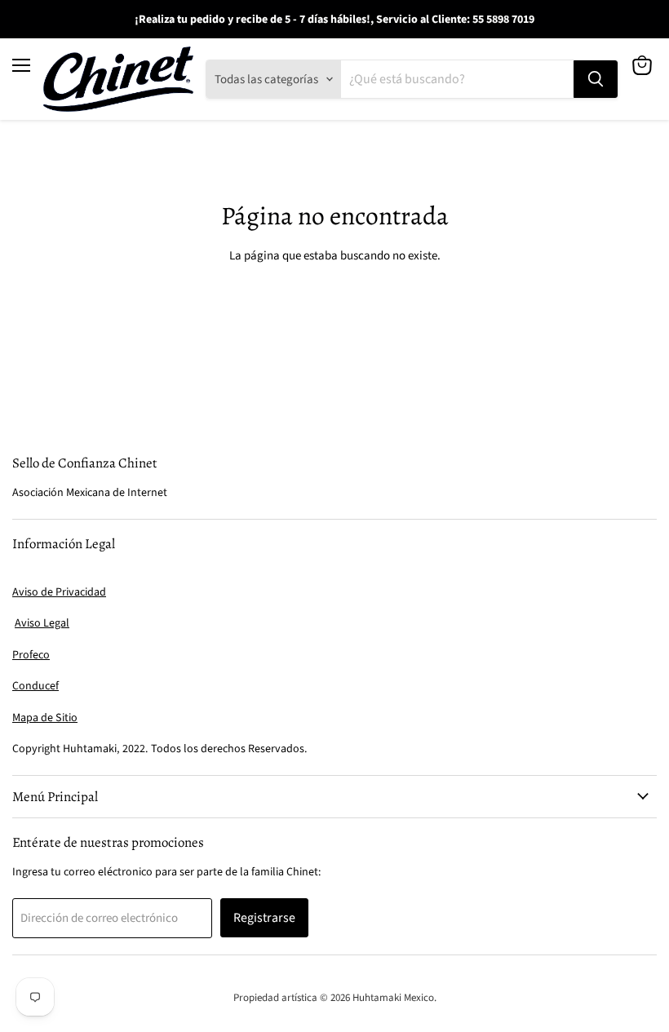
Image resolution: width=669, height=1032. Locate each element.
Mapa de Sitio (45, 718)
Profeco (31, 655)
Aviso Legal (42, 623)
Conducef (35, 686)
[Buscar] (596, 79)
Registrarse (264, 918)
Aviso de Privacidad (59, 592)
